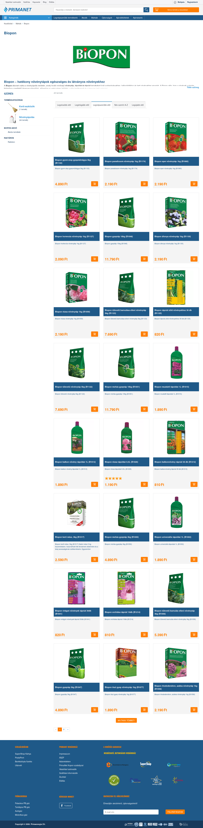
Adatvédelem (65, 761)
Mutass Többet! (126, 720)
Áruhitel (62, 776)
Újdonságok (107, 17)
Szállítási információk (68, 773)
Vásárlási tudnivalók (13, 2)
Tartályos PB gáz (22, 807)
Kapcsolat (36, 2)
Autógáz (18, 811)
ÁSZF (61, 757)
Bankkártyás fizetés (23, 761)
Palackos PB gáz (22, 803)
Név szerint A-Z (121, 105)
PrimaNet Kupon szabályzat (71, 765)
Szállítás (26, 2)
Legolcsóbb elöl (64, 105)
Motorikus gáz (21, 814)
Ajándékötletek (122, 17)
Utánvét (18, 765)
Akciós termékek (14, 132)
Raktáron (11, 142)
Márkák (94, 17)
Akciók (84, 17)
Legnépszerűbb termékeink (66, 17)
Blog (44, 2)
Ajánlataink (138, 17)
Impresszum (64, 753)
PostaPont (19, 757)
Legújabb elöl (138, 105)
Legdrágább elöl (82, 105)
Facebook (67, 805)
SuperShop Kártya (23, 753)
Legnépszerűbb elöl (101, 105)
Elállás (51, 2)
